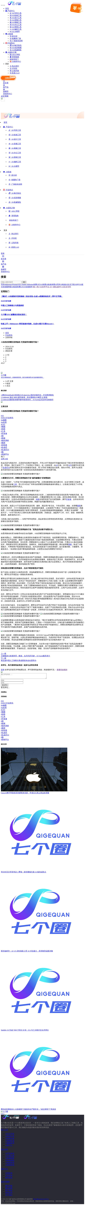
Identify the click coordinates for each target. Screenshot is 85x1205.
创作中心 (8, 94)
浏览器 (4, 445)
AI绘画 (63, 284)
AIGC (19, 284)
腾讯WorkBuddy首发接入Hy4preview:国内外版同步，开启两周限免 (27, 395)
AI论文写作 (66, 287)
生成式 (4, 447)
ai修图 (4, 420)
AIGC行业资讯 (7, 418)
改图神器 (8, 287)
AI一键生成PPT (55, 287)
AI (2, 416)
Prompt (14, 284)
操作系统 (5, 440)
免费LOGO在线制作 (25, 287)
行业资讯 (8, 335)
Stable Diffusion (27, 284)
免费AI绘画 (46, 284)
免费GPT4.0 (37, 284)
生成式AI (5, 450)
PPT (78, 284)
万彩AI (74, 284)
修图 (3, 427)
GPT (3, 424)
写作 (2, 284)
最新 (3, 443)
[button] (8, 127)
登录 (2, 253)
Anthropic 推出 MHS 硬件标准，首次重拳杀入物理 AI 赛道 (24, 397)
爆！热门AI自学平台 (41, 287)
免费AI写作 (55, 284)
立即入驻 (4, 459)
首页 (7, 333)
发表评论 (5, 685)
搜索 (3, 438)
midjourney (8, 284)
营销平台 (5, 454)
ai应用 (4, 422)
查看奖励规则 (62, 670)
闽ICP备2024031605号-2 (41, 1199)
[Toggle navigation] (2, 5)
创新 (3, 429)
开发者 (4, 433)
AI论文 (68, 284)
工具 (3, 431)
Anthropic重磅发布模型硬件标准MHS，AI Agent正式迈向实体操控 (27, 400)
